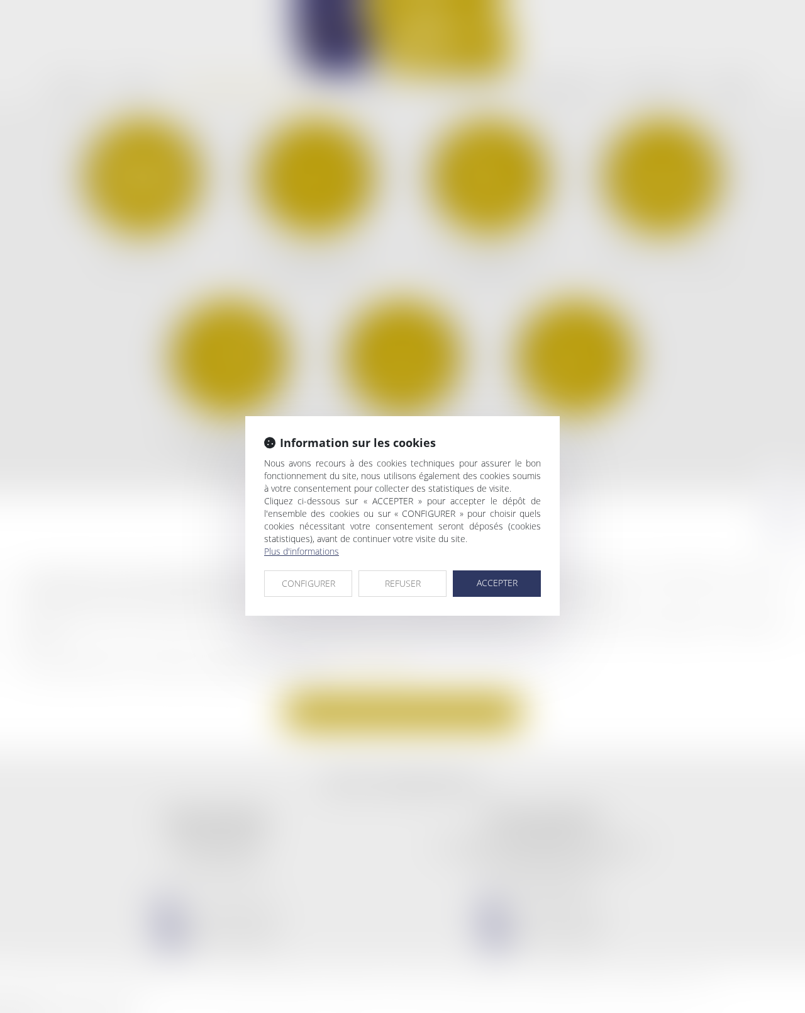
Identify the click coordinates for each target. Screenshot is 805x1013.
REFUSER (403, 583)
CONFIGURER (308, 583)
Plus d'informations (301, 551)
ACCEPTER (497, 583)
